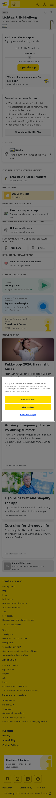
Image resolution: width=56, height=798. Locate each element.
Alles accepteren (28, 399)
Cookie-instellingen (28, 415)
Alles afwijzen (28, 407)
